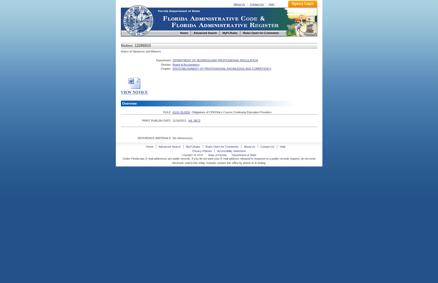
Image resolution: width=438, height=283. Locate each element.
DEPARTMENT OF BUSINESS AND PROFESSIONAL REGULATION (215, 60)
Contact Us (257, 4)
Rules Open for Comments (222, 146)
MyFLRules (193, 146)
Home (138, 19)
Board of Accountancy (186, 64)
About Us (239, 4)
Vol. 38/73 (194, 120)
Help (271, 4)
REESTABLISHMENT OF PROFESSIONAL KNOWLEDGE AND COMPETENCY (222, 68)
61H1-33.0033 (181, 112)
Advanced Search (170, 146)
